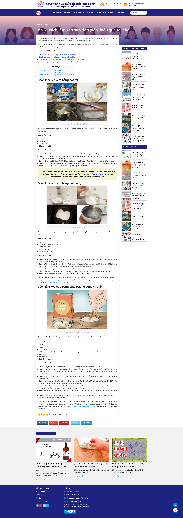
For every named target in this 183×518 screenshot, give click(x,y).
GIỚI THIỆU (68, 13)
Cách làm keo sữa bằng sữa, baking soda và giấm (56, 75)
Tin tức (45, 25)
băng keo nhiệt (97, 174)
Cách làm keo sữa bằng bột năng (51, 72)
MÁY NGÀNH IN (79, 13)
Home (38, 25)
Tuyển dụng (40, 495)
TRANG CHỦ (57, 13)
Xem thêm (39, 479)
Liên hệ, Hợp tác (41, 501)
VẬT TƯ (90, 13)
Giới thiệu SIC (40, 491)
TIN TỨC (121, 13)
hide (60, 67)
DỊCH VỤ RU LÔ (100, 13)
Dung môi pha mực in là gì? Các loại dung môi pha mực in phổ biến (52, 466)
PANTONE (111, 13)
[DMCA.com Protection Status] (70, 511)
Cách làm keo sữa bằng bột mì (50, 70)
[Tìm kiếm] (144, 13)
